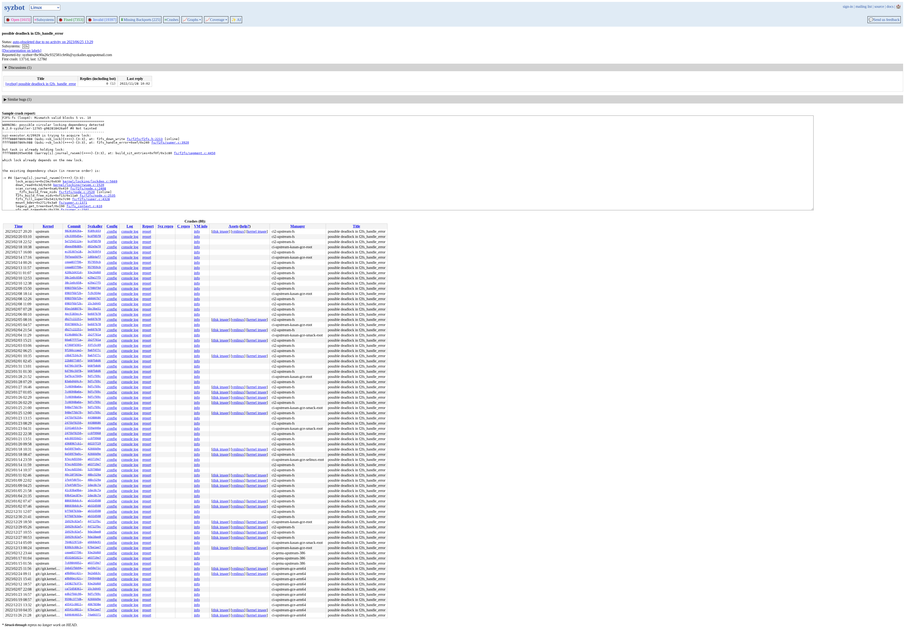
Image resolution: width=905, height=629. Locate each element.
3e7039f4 (94, 251)
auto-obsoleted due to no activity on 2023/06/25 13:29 (53, 42)
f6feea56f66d (75, 256)
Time (18, 226)
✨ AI (236, 20)
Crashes (171, 20)
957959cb (94, 262)
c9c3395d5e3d (75, 236)
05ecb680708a (75, 308)
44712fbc (94, 521)
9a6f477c (94, 350)
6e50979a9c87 (75, 448)
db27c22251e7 (75, 319)
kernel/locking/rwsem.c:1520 (78, 185)
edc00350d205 (75, 438)
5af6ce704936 (75, 376)
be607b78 (94, 313)
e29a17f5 (94, 277)
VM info (200, 226)
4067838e (94, 604)
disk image (221, 231)
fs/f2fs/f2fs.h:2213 (145, 139)
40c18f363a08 (75, 474)
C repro (183, 226)
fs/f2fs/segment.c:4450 (194, 153)
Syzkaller (95, 226)
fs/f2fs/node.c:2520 (77, 192)
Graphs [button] (190, 20)
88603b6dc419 (75, 500)
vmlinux (238, 231)
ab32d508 (94, 500)
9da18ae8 (94, 531)
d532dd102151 (75, 557)
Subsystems (44, 20)
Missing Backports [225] (140, 20)
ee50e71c (94, 568)
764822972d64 (75, 542)
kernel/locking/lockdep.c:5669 (90, 181)
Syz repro (165, 226)
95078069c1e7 (75, 324)
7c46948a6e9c (75, 386)
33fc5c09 (94, 345)
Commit (74, 226)
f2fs (25, 46)
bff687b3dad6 (75, 511)
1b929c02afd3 (75, 521)
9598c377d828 (75, 599)
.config (112, 231)
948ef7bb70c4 (75, 407)
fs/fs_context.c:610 (84, 206)
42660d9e (94, 448)
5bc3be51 (94, 308)
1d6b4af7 (94, 256)
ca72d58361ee (75, 588)
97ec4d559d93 (75, 459)
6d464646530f (75, 614)
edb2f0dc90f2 (75, 594)
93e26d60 (94, 272)
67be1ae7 (94, 547)
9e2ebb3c (94, 573)
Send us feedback (884, 20)
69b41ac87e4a (75, 495)
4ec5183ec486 (75, 313)
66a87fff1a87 (75, 339)
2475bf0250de (75, 417)
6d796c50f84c (75, 365)
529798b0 (94, 469)
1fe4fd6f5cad (75, 479)
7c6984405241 (75, 562)
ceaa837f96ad (75, 262)
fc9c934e (94, 293)
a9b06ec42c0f (75, 573)
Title (356, 226)
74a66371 (94, 614)
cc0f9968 (94, 433)
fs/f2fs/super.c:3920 (170, 142)
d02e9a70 (94, 246)
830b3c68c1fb (75, 547)
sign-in (848, 6)
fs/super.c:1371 (73, 202)
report (146, 231)
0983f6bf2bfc (75, 288)
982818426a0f (75, 230)
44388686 (94, 417)
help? (245, 226)
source (879, 6)
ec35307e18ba (75, 251)
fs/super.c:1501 (75, 209)
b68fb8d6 (94, 360)
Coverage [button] (214, 20)
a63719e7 (94, 459)
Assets (234, 226)
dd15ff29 (94, 443)
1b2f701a (94, 334)
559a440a (94, 428)
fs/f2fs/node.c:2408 (88, 188)
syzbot (14, 7)
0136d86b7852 (75, 334)
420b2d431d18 (75, 272)
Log (130, 226)
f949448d (94, 578)
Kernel (48, 226)
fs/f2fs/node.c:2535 (97, 195)
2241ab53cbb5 (75, 428)
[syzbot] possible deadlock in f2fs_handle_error (40, 84)
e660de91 (94, 542)
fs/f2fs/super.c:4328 (91, 199)
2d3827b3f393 (75, 583)
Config (112, 226)
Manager (297, 226)
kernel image (257, 231)
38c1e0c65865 (75, 277)
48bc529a (94, 474)
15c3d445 (94, 303)
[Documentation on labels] (21, 51)
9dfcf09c (94, 376)
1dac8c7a (94, 485)
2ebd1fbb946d (75, 568)
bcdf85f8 (94, 236)
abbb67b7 (94, 298)
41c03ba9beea (75, 490)
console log (129, 231)
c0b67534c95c (75, 355)
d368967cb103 (75, 443)
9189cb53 (94, 230)
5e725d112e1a (75, 241)
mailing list (864, 6)
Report (148, 226)
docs (890, 6)
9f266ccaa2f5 (75, 350)
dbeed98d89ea (75, 246)
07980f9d (94, 288)
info (197, 231)
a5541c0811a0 (75, 604)
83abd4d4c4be (75, 381)
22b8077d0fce (75, 360)
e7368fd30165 (75, 345)
